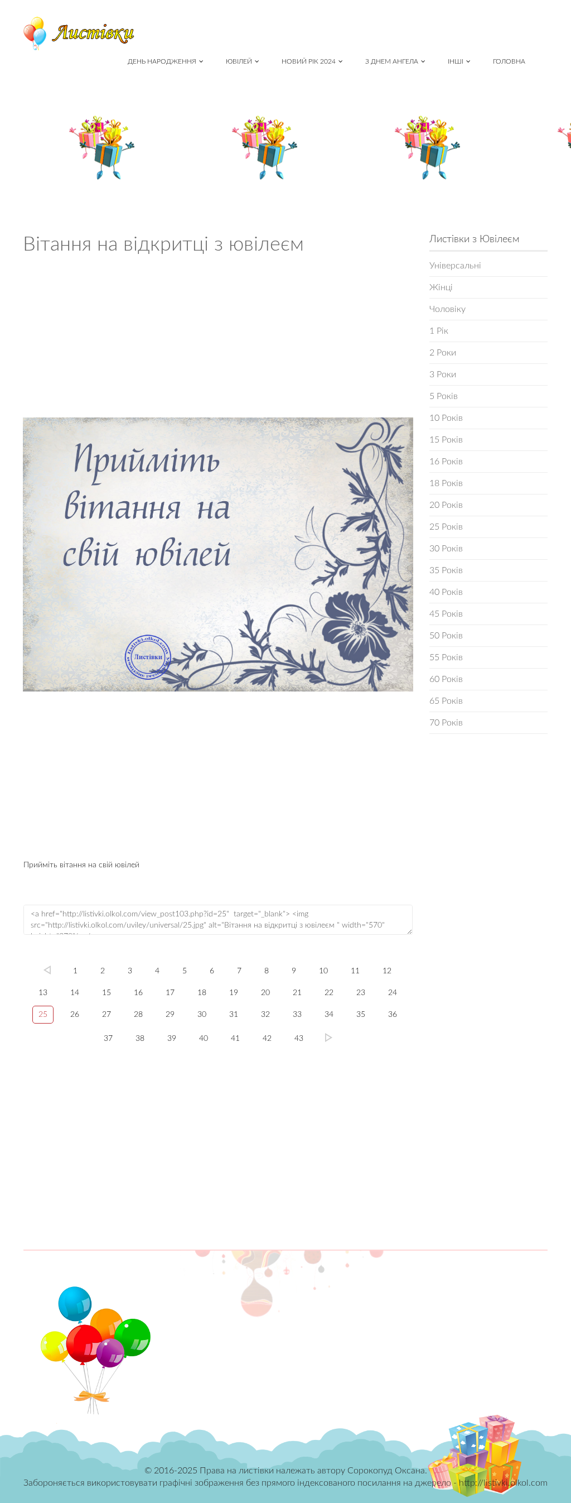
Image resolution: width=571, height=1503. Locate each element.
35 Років (446, 570)
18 (201, 993)
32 (265, 1015)
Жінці (441, 287)
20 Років (446, 505)
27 (106, 1015)
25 (42, 1015)
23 (360, 993)
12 (387, 971)
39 (171, 1039)
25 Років (446, 526)
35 (360, 1015)
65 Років (446, 701)
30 (201, 1015)
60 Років (446, 679)
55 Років (446, 657)
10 (323, 971)
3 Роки (442, 374)
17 (170, 993)
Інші (455, 61)
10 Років (446, 418)
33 (297, 1015)
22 (329, 993)
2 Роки (442, 352)
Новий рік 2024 (309, 61)
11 (355, 971)
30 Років (446, 548)
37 (108, 1039)
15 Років (446, 439)
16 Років (446, 461)
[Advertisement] (218, 340)
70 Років (446, 722)
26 (74, 1015)
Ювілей (239, 61)
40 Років (446, 592)
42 (267, 1039)
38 (140, 1039)
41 (235, 1039)
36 (392, 1015)
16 (138, 993)
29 (170, 1015)
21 (297, 993)
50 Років (446, 635)
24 (392, 993)
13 (42, 993)
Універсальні (455, 265)
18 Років (446, 483)
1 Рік (438, 330)
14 (74, 993)
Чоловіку (447, 309)
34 (329, 1015)
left (47, 970)
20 (265, 993)
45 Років (446, 613)
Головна (509, 61)
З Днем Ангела (391, 61)
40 (203, 1039)
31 (233, 1015)
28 (138, 1015)
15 (106, 993)
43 (298, 1039)
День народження (162, 61)
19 (233, 993)
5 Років (443, 396)
